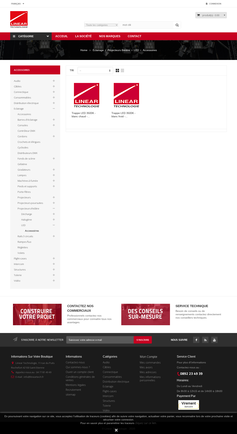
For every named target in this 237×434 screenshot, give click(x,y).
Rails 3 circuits (25, 236)
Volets (21, 253)
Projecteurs (24, 197)
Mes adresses (148, 372)
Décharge (26, 214)
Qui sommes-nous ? (78, 367)
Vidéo (17, 280)
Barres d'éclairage (27, 119)
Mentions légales (76, 385)
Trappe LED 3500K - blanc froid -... (123, 115)
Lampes (22, 175)
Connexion (215, 3)
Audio (17, 81)
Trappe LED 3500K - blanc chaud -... (84, 115)
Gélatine (22, 164)
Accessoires (24, 114)
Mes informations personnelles (150, 378)
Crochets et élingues (29, 142)
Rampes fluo (24, 241)
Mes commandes (150, 362)
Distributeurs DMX (27, 153)
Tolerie (18, 275)
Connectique (21, 92)
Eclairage (19, 108)
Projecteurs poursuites (30, 203)
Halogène (26, 219)
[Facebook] (196, 340)
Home (83, 50)
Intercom (19, 264)
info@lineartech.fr (34, 377)
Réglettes (23, 247)
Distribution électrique (26, 103)
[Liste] (122, 70)
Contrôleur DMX (26, 130)
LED (23, 225)
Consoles (23, 125)
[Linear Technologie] (19, 19)
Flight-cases (20, 258)
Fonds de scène (26, 158)
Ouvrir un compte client (80, 372)
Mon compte (148, 357)
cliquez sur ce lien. (146, 423)
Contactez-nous (75, 362)
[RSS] (205, 340)
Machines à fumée (28, 180)
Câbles (17, 86)
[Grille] (117, 70)
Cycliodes (23, 147)
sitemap (71, 394)
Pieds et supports (27, 186)
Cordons (22, 136)
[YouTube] (214, 340)
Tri (72, 70)
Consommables (22, 97)
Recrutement (73, 389)
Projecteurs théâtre (28, 208)
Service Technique (192, 306)
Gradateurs (24, 169)
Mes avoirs (146, 367)
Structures (20, 269)
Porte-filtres (24, 192)
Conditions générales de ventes (80, 378)
